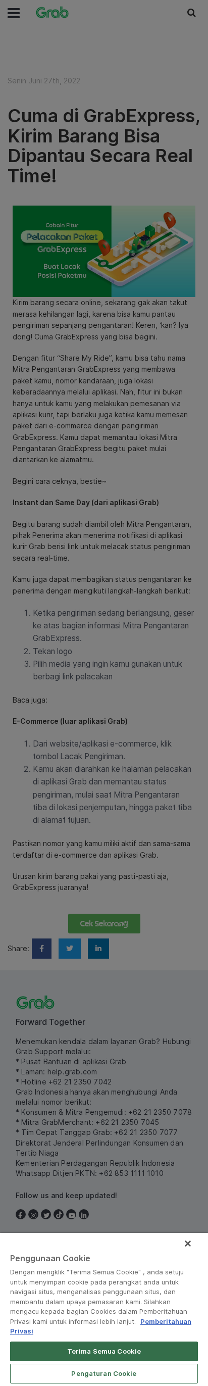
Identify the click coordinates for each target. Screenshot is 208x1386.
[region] (104, 1309)
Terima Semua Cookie (104, 1351)
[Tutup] (188, 1244)
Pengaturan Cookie (103, 1373)
